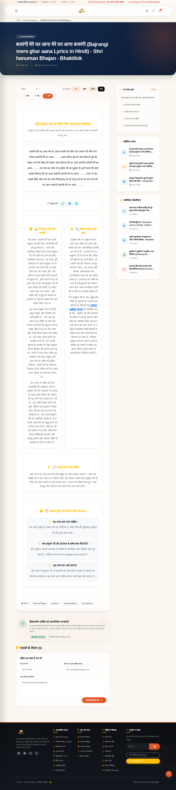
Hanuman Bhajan (30, 20)
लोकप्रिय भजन (61, 746)
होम (19, 20)
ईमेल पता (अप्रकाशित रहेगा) (73, 664)
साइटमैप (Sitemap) (112, 770)
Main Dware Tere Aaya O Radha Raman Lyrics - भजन (122, 2)
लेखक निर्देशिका (110, 765)
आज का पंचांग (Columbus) (27, 2)
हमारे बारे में (108, 737)
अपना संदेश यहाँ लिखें (27, 677)
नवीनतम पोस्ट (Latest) (64, 742)
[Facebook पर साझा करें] (69, 203)
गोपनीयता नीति (109, 742)
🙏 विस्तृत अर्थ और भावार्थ (131, 105)
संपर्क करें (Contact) (139, 755)
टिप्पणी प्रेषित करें (92, 700)
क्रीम (84, 89)
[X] (36, 753)
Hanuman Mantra (70, 603)
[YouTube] (24, 753)
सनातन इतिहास (85, 742)
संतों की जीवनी (85, 737)
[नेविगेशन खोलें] (16, 11)
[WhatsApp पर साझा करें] (62, 203)
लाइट (76, 89)
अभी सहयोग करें (137, 761)
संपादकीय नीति (109, 756)
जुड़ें (154, 746)
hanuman (55, 603)
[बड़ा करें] (43, 89)
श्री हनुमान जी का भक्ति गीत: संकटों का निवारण (137, 98)
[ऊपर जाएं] (169, 774)
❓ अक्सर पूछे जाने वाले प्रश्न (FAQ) (135, 126)
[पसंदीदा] (153, 11)
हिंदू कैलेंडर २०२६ (62, 756)
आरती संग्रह (60, 751)
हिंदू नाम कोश (84, 756)
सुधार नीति (108, 761)
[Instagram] (30, 753)
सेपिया (93, 89)
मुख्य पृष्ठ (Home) (62, 737)
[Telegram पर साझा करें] (76, 203)
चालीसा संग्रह (60, 770)
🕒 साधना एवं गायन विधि (131, 119)
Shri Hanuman (87, 603)
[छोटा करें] (30, 89)
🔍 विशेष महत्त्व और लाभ (131, 112)
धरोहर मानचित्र (85, 746)
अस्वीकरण (108, 751)
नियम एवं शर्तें (109, 746)
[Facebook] (18, 753)
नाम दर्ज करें (24, 664)
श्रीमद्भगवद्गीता (60, 765)
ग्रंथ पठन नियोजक (86, 751)
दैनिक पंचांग (59, 761)
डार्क (101, 89)
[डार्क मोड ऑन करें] (147, 11)
